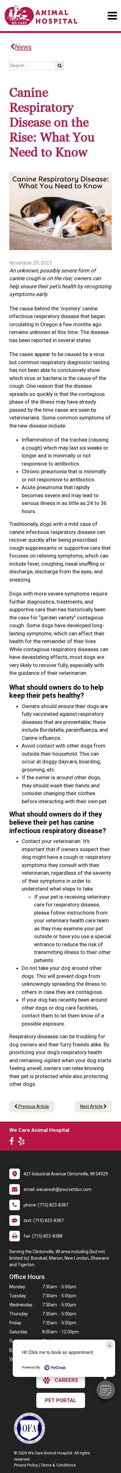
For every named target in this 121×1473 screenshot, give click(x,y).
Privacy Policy (26, 1465)
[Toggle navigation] (112, 15)
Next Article (92, 1106)
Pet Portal (60, 1400)
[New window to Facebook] (13, 1142)
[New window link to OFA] (31, 1428)
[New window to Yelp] (23, 1142)
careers (66, 1380)
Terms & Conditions (58, 1465)
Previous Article (33, 1106)
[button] (105, 1390)
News (23, 47)
